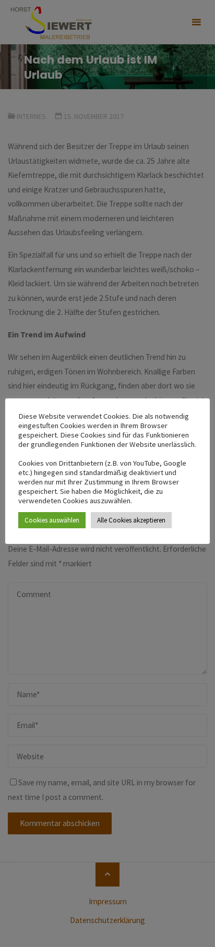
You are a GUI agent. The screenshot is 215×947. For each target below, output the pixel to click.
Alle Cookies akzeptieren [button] (131, 520)
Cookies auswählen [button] (52, 520)
